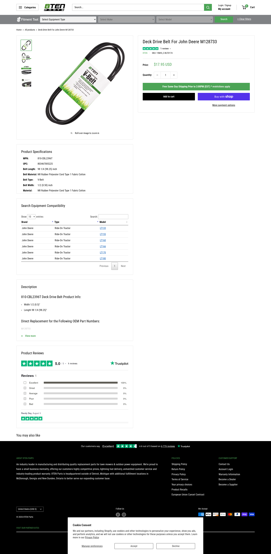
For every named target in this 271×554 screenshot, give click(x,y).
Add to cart (168, 96)
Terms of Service (180, 479)
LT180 (103, 258)
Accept (133, 546)
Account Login (226, 469)
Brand (24, 222)
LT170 (103, 252)
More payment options (223, 105)
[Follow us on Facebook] (118, 514)
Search (224, 19)
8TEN (145, 53)
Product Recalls (179, 489)
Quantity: (147, 74)
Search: (94, 216)
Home (19, 30)
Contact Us (224, 464)
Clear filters (244, 19)
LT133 (103, 228)
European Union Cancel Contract (188, 494)
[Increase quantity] (174, 75)
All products (30, 30)
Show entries (32, 216)
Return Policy (178, 469)
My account (224, 8)
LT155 (103, 234)
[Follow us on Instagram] (124, 514)
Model (103, 222)
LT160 (103, 240)
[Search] (208, 7)
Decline (176, 546)
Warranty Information (229, 474)
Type (56, 222)
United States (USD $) (27, 509)
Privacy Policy (92, 537)
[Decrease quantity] (157, 75)
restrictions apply (221, 86)
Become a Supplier (228, 484)
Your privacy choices (182, 484)
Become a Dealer (227, 479)
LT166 (103, 246)
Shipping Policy (179, 464)
